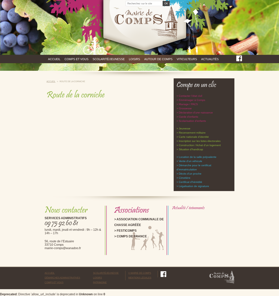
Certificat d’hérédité (190, 181)
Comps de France (132, 236)
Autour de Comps (158, 59)
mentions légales (139, 277)
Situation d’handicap (191, 149)
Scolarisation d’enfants (192, 120)
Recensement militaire (192, 132)
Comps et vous (76, 59)
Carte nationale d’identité (194, 136)
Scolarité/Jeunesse (106, 273)
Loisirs (134, 59)
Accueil (54, 59)
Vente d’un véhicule (190, 161)
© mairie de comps (139, 273)
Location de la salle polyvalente (197, 156)
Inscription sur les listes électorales (200, 140)
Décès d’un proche (190, 173)
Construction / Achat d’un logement (200, 145)
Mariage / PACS (188, 104)
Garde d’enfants (188, 116)
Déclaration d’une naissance (196, 112)
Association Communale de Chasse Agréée (139, 222)
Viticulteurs (187, 59)
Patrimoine (100, 282)
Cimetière (184, 177)
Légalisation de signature (194, 186)
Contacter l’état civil (190, 95)
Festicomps (127, 230)
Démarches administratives (62, 277)
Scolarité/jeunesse (109, 59)
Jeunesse (184, 128)
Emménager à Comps (192, 100)
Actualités (210, 59)
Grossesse (185, 108)
